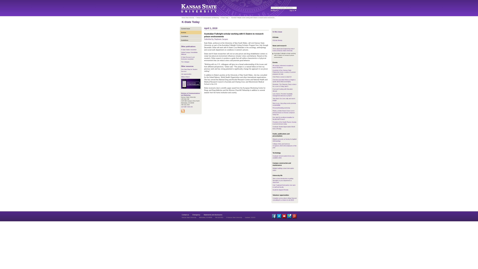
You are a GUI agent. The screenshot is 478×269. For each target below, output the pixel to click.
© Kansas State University (234, 217)
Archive (183, 32)
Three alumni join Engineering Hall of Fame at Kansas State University (283, 49)
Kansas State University (202, 8)
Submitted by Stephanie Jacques (216, 39)
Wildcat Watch (185, 77)
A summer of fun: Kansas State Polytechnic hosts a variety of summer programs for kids (284, 72)
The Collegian (185, 62)
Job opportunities (186, 74)
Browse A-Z (274, 10)
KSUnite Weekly (277, 40)
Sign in (292, 10)
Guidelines (184, 40)
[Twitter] (279, 216)
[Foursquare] (289, 216)
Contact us (185, 215)
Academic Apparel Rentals (280, 190)
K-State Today (224, 17)
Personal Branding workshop (281, 108)
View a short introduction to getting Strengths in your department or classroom (283, 180)
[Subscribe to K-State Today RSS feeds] (183, 112)
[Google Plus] (294, 216)
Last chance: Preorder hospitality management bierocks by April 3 (283, 94)
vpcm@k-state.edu (187, 106)
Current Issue (185, 28)
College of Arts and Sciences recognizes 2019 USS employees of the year (285, 145)
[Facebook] (274, 216)
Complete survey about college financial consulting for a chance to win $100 (285, 199)
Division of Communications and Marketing (208, 17)
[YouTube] (284, 216)
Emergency (196, 215)
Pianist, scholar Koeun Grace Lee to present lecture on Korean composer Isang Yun (284, 112)
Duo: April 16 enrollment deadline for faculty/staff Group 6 (283, 118)
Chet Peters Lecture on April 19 (282, 77)
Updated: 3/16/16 (250, 217)
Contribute (184, 36)
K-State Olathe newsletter (189, 49)
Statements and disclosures (213, 215)
